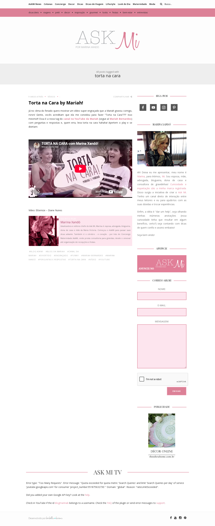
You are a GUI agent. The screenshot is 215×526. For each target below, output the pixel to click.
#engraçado (61, 255)
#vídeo (92, 259)
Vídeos (51, 96)
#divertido (45, 255)
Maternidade (140, 4)
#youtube (104, 259)
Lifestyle (110, 4)
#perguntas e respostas (52, 259)
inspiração (78, 12)
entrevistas (141, 12)
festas (113, 12)
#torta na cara (77, 259)
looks (103, 12)
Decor (71, 4)
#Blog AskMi (36, 251)
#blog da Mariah (55, 251)
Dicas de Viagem (94, 4)
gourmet (92, 12)
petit (56, 12)
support (160, 503)
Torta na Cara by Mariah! (56, 103)
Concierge (60, 4)
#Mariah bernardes (92, 255)
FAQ (109, 503)
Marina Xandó (70, 222)
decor (65, 12)
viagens (45, 12)
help (87, 494)
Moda (152, 4)
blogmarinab (62, 503)
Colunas (48, 4)
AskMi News (35, 4)
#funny (75, 255)
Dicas (80, 4)
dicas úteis (34, 12)
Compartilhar (121, 96)
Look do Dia (124, 4)
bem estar (126, 12)
